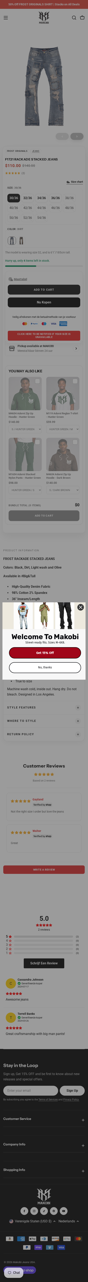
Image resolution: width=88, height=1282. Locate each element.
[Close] (81, 607)
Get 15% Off (45, 653)
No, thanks (45, 667)
